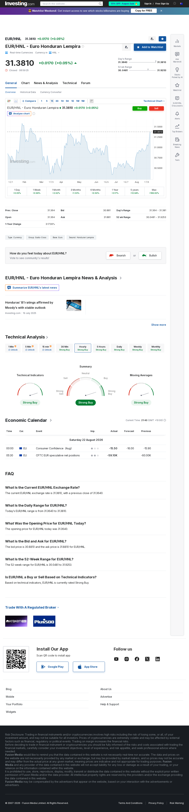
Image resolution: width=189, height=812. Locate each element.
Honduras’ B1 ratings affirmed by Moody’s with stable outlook (29, 305)
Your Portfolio (14, 704)
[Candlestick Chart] (9, 101)
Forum (85, 83)
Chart (25, 83)
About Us (105, 689)
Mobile (10, 696)
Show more (158, 324)
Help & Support (109, 704)
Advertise (106, 696)
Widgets (11, 711)
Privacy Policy (156, 803)
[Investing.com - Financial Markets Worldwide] (19, 3)
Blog (8, 689)
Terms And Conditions (130, 803)
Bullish (153, 255)
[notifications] (175, 3)
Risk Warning (177, 803)
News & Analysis (46, 83)
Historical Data (28, 92)
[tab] (13, 348)
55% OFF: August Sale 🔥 (124, 3)
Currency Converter (50, 92)
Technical (69, 83)
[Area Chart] (16, 101)
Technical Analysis (25, 337)
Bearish (121, 255)
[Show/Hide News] (92, 101)
